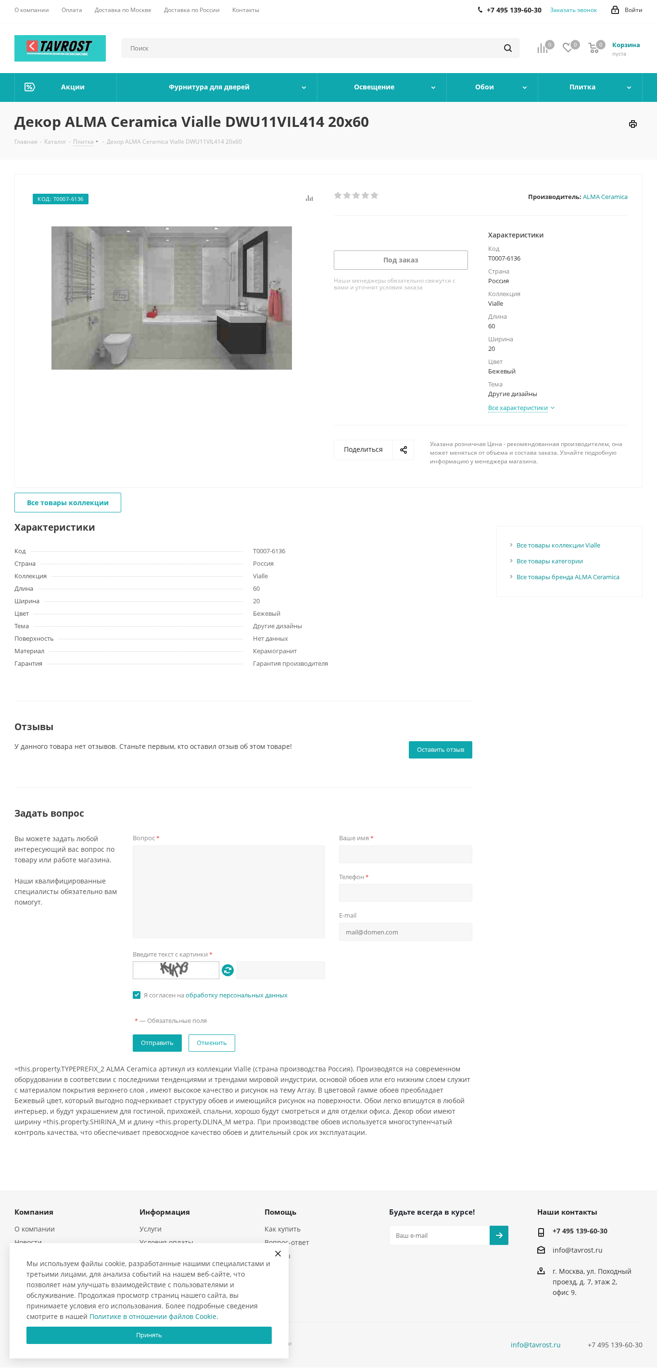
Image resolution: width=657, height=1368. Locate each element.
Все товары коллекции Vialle (558, 545)
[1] (338, 195)
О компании (34, 1228)
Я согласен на (216, 995)
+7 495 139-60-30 (580, 1230)
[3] (356, 195)
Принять (149, 1335)
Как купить (283, 1228)
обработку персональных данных (237, 995)
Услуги (150, 1228)
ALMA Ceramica (605, 196)
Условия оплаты (166, 1242)
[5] (374, 195)
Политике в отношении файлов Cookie (152, 1316)
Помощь (280, 1212)
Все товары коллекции (68, 502)
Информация (164, 1212)
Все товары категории (550, 561)
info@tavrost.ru (578, 1250)
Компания (33, 1212)
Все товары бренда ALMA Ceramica (568, 576)
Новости (28, 1242)
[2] (347, 195)
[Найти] (507, 48)
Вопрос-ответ (287, 1242)
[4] (365, 195)
